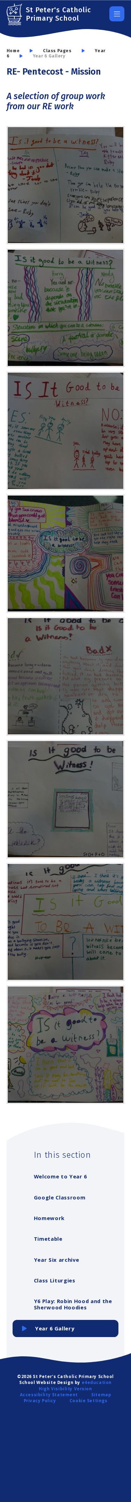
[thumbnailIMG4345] (66, 554)
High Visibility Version (65, 1388)
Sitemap (101, 1394)
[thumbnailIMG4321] (66, 431)
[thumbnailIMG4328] (66, 676)
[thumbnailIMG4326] (66, 922)
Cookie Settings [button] (89, 1400)
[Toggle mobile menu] (116, 13)
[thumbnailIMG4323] (66, 185)
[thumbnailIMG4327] (66, 799)
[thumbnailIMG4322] (66, 308)
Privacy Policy (40, 1400)
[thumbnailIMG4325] (66, 1045)
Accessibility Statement (49, 1394)
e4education (97, 1382)
